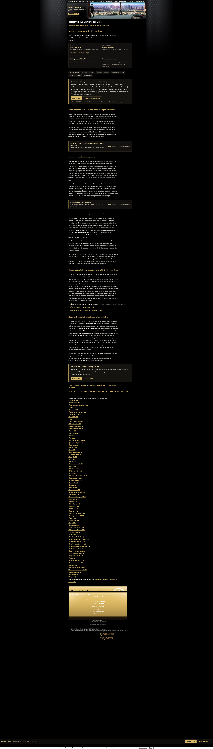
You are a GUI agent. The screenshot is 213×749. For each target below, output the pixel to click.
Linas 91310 (72, 485)
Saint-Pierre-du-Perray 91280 (77, 544)
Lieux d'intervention (107, 638)
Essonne (93, 25)
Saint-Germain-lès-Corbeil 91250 (78, 539)
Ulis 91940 (71, 558)
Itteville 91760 (72, 461)
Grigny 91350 (72, 457)
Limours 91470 (73, 483)
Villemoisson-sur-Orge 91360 (77, 570)
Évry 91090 (71, 450)
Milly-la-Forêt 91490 (74, 504)
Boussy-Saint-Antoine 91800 (77, 412)
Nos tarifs (107, 640)
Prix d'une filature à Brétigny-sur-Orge (82, 307)
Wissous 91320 (73, 574)
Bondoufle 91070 (73, 410)
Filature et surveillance (88, 72)
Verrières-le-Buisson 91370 (76, 560)
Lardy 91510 (72, 473)
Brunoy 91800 (72, 419)
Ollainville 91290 (73, 520)
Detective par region (107, 636)
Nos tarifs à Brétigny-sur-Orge (79, 52)
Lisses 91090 (72, 487)
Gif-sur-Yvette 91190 (74, 454)
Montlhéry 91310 (73, 508)
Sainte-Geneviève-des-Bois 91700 (79, 546)
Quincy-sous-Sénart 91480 (76, 530)
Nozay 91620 (72, 518)
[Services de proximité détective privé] (98, 588)
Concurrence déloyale (75, 75)
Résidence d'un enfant (103, 72)
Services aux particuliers (107, 634)
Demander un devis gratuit (92, 98)
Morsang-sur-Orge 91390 (76, 516)
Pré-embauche (88, 75)
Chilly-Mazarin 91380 (74, 424)
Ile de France (84, 25)
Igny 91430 (71, 459)
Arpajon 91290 (73, 400)
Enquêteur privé (73, 25)
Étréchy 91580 (72, 447)
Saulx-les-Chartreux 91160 (76, 551)
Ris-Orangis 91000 (74, 532)
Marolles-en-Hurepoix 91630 (77, 497)
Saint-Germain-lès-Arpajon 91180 (78, 537)
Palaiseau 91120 (73, 525)
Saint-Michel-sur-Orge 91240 (77, 541)
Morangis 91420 (73, 511)
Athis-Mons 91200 (74, 402)
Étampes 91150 (73, 445)
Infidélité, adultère (74, 72)
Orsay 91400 (72, 523)
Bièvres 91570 (72, 407)
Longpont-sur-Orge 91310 (76, 492)
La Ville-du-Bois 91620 (75, 471)
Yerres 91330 (72, 577)
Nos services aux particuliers (97, 385)
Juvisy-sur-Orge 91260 (75, 464)
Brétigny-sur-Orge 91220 (76, 414)
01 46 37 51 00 (99, 604)
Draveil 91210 (72, 435)
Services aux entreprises (107, 633)
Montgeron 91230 (73, 506)
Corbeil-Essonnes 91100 (76, 426)
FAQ (107, 641)
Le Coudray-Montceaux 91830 (77, 475)
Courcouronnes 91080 (75, 428)
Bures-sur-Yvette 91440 (75, 421)
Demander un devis (204, 741)
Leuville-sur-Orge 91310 (75, 480)
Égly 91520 (71, 438)
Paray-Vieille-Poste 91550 (76, 527)
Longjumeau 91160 (74, 490)
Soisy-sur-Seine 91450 (75, 555)
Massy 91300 (72, 499)
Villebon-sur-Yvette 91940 (76, 567)
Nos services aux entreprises (77, 385)
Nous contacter (99, 614)
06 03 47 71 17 (191, 741)
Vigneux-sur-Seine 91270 (76, 563)
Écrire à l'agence (89, 378)
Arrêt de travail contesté (117, 72)
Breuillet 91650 (73, 417)
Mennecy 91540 (73, 501)
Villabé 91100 (72, 565)
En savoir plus (143, 748)
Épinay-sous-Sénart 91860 (76, 440)
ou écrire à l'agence (124, 146)
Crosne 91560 (72, 431)
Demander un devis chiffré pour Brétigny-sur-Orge (86, 310)
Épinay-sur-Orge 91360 (75, 443)
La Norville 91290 (73, 468)
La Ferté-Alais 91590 (74, 466)
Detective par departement (107, 637)
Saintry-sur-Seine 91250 (76, 548)
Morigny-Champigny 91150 (76, 513)
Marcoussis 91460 (74, 494)
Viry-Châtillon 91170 (74, 572)
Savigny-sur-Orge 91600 (76, 553)
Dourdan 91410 (73, 433)
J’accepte (151, 748)
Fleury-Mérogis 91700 (75, 452)
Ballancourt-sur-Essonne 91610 (78, 405)
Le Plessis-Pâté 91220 (75, 478)
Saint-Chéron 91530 (74, 534)
